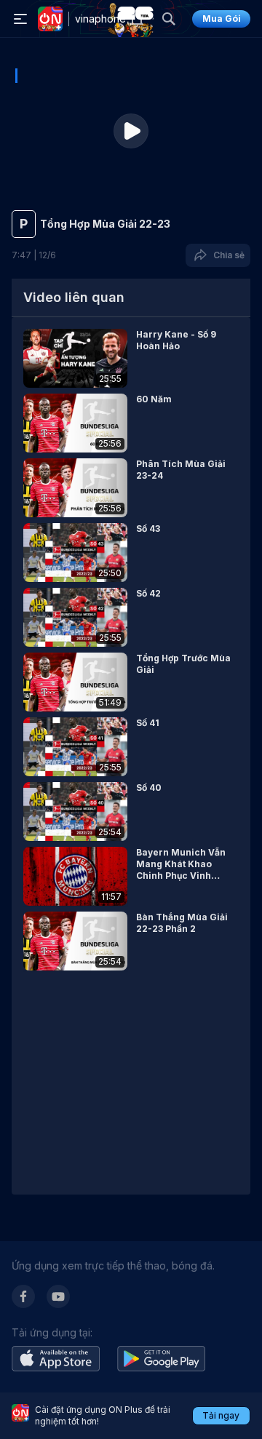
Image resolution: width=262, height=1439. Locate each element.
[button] (131, 358)
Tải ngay (220, 1415)
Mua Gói (221, 18)
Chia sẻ (227, 255)
